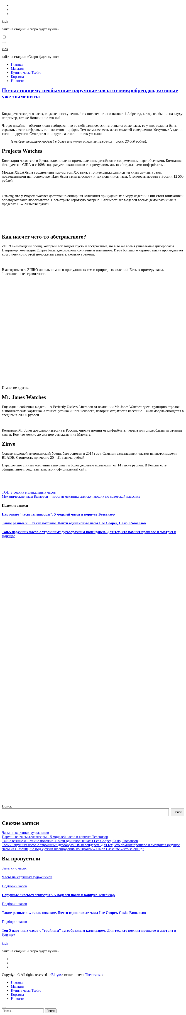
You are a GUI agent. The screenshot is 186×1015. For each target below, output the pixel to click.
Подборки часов (14, 886)
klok (5, 21)
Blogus (56, 975)
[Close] (3, 1007)
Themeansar (93, 975)
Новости (17, 81)
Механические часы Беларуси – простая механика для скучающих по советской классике (71, 496)
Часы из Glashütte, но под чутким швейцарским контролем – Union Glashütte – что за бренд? (73, 849)
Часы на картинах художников (25, 833)
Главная (17, 64)
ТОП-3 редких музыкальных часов (29, 492)
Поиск (7, 806)
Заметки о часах (14, 868)
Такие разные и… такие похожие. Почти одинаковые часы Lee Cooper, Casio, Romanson (74, 523)
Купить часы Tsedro (26, 72)
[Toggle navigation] (3, 42)
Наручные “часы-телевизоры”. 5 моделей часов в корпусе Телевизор (58, 514)
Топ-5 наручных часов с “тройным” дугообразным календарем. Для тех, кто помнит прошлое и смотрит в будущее (91, 845)
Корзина (17, 77)
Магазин (17, 68)
